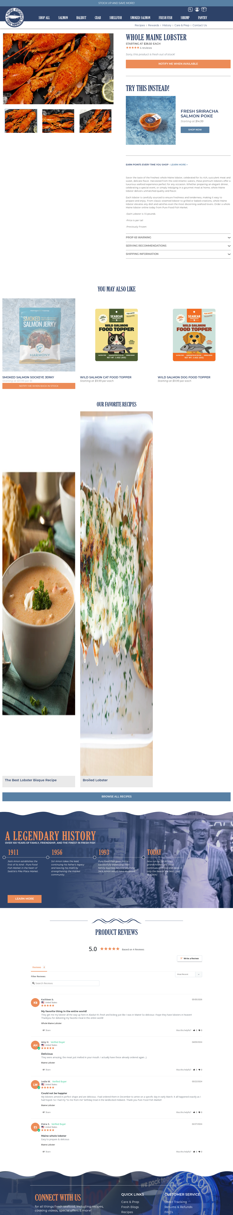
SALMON (63, 17)
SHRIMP (185, 17)
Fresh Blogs (130, 1207)
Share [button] (48, 1030)
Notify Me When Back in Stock (38, 386)
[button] (25, 899)
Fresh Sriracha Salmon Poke (199, 114)
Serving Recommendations (146, 246)
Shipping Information (142, 254)
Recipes (140, 25)
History (166, 25)
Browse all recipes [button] (117, 797)
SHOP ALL (44, 17)
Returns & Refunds (179, 1207)
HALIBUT (81, 17)
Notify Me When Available (178, 64)
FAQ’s (169, 1212)
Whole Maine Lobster (51, 1023)
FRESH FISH (165, 17)
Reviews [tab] (36, 967)
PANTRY (202, 17)
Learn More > (179, 165)
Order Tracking (176, 1202)
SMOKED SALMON (140, 17)
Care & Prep (182, 25)
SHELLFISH (116, 17)
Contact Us (200, 25)
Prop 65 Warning (138, 237)
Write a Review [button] (191, 958)
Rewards (153, 25)
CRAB (98, 17)
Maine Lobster (48, 1062)
